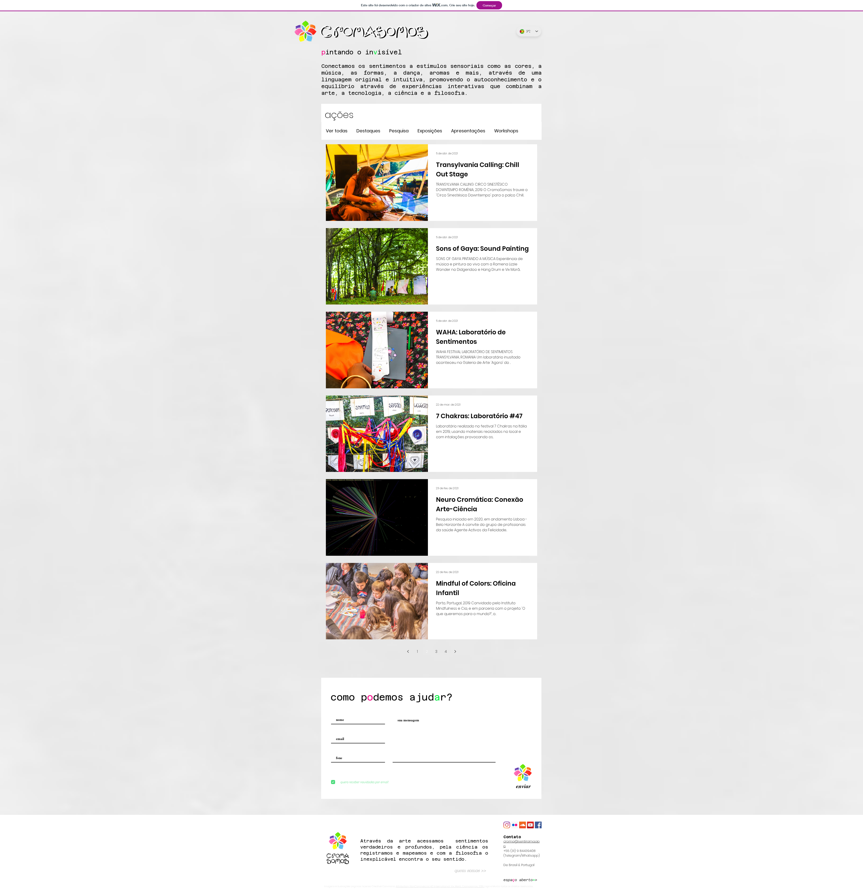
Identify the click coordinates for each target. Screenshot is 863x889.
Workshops (506, 131)
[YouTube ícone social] (530, 825)
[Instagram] (506, 825)
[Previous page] (408, 651)
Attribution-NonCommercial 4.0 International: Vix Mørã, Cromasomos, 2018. (440, 886)
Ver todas (336, 131)
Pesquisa (399, 131)
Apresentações (468, 131)
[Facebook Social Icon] (538, 825)
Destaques (368, 131)
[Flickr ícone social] (514, 825)
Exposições (430, 131)
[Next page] (455, 651)
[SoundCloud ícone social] (522, 825)
